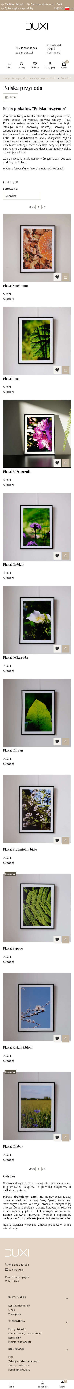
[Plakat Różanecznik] (37, 434)
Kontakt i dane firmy (19, 1305)
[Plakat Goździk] (37, 527)
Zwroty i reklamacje (18, 1365)
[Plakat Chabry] (37, 1106)
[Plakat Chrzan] (37, 713)
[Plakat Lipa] (37, 341)
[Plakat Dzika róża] (37, 620)
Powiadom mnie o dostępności (65, 277)
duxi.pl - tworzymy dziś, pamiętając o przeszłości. (29, 78)
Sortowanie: (10, 188)
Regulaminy (14, 1337)
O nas (11, 1310)
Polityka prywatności (19, 1369)
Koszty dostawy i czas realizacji (25, 1333)
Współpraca (14, 1314)
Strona (32, 207)
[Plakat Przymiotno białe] (37, 809)
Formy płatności (17, 1329)
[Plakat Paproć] (37, 908)
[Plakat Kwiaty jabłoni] (37, 1007)
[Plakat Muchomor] (37, 248)
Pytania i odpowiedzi (19, 1341)
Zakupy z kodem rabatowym (23, 1361)
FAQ (10, 1357)
